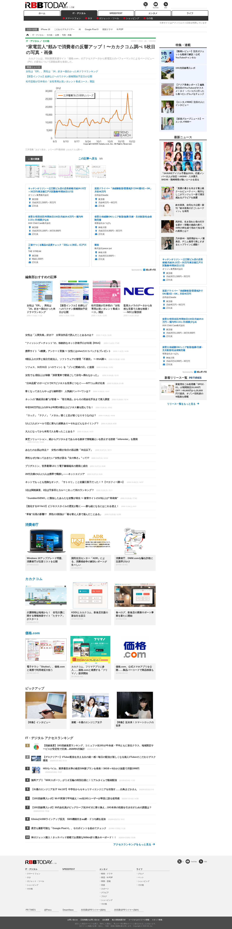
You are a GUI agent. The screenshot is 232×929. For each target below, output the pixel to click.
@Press (48, 910)
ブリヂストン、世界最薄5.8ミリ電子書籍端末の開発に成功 (65, 466)
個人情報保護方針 (119, 920)
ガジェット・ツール (109, 18)
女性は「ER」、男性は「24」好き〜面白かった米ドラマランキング (62, 71)
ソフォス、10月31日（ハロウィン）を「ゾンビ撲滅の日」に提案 (69, 367)
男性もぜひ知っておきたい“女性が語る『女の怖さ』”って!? (66, 458)
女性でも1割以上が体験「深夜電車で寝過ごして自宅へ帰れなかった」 (72, 375)
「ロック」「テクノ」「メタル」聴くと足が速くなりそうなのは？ (70, 415)
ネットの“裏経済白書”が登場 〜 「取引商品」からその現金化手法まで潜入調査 (76, 399)
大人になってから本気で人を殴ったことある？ (59, 431)
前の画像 (35, 159)
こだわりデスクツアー (64, 29)
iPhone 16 (45, 29)
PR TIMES (31, 910)
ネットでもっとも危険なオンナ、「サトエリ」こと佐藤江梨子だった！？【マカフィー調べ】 (84, 482)
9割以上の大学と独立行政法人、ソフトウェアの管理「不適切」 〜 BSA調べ (75, 359)
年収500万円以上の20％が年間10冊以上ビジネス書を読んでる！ (68, 407)
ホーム (42, 13)
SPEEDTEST (116, 13)
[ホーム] (27, 35)
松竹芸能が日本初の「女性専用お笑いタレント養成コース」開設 (60, 81)
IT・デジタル (79, 13)
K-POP (120, 29)
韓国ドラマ (107, 29)
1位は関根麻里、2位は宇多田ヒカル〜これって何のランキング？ (69, 490)
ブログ (104, 896)
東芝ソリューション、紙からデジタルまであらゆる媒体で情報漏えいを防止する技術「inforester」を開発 (81, 440)
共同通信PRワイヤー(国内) (93, 910)
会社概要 (105, 920)
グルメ (141, 874)
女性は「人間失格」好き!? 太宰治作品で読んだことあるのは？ (68, 335)
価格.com (32, 633)
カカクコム (34, 579)
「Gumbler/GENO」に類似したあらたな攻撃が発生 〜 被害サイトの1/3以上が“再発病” (81, 498)
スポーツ (105, 889)
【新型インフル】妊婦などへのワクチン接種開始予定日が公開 (59, 76)
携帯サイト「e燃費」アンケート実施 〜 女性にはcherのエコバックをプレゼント (76, 351)
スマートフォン (73, 18)
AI (80, 29)
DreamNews (68, 910)
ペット (141, 877)
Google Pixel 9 (91, 29)
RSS (205, 861)
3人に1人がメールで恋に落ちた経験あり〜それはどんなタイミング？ (70, 423)
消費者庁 (32, 524)
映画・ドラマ (107, 874)
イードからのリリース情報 (138, 920)
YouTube (194, 861)
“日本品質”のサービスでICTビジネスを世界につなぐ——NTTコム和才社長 (74, 383)
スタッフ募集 (157, 920)
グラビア (105, 892)
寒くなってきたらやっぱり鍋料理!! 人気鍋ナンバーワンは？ (67, 391)
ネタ (90, 18)
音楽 (103, 885)
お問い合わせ (72, 920)
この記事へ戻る (90, 158)
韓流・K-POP (107, 877)
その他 (149, 18)
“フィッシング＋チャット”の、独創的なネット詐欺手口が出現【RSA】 (72, 343)
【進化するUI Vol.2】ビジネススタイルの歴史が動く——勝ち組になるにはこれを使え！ (81, 506)
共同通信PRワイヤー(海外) (126, 910)
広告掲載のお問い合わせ (90, 920)
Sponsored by (137, 270)
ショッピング (132, 18)
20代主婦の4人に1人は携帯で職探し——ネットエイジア (63, 474)
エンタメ (153, 13)
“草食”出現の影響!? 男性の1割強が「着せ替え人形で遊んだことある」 (73, 514)
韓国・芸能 (106, 881)
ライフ (190, 13)
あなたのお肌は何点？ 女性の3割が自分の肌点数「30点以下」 (68, 449)
